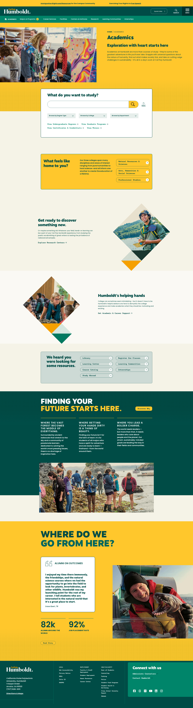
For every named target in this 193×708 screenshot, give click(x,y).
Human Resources (86, 678)
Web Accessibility (66, 670)
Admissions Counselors (144, 674)
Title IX (62, 679)
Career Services (49, 19)
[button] (159, 11)
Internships (129, 19)
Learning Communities (111, 19)
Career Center (85, 681)
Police (103, 679)
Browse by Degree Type (57, 115)
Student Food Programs (109, 682)
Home (109, 32)
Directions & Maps (14, 694)
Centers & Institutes (79, 19)
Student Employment (87, 675)
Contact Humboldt (141, 678)
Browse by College (87, 115)
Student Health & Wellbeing (107, 687)
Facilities (63, 19)
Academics (12, 19)
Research (95, 19)
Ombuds (103, 696)
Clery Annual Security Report (109, 692)
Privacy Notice (64, 673)
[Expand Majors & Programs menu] (37, 19)
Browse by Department (120, 115)
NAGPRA (61, 682)
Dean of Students (107, 670)
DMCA (60, 676)
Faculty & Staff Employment (86, 671)
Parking (104, 676)
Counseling (105, 673)
